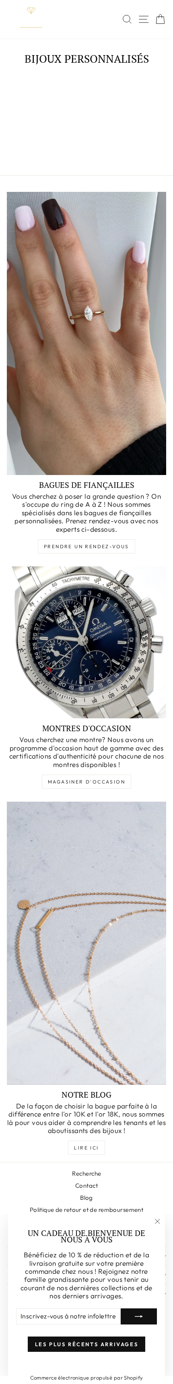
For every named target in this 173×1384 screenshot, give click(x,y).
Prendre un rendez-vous (86, 546)
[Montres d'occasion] (86, 642)
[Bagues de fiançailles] (86, 333)
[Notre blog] (86, 943)
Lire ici (86, 1148)
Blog (86, 1197)
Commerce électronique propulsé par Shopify (86, 1377)
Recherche (86, 1173)
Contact (86, 1185)
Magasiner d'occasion (86, 782)
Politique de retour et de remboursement (87, 1209)
